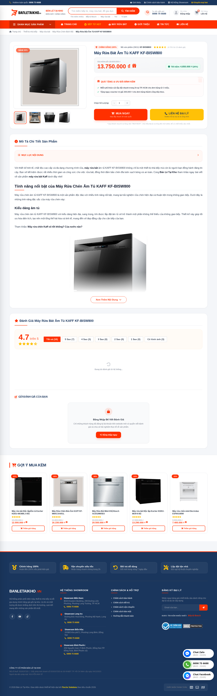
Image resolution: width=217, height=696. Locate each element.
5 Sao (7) (69, 339)
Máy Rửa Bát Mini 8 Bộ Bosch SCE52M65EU (105, 512)
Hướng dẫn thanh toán (123, 616)
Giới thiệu (136, 2)
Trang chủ (70, 24)
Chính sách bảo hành (155, 2)
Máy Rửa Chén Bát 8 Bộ (62, 32)
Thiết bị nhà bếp (30, 32)
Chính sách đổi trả (121, 603)
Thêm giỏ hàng (29, 528)
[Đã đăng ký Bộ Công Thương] (172, 626)
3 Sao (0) (102, 339)
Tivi (115, 17)
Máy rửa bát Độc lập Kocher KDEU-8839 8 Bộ (148, 512)
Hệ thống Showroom (179, 2)
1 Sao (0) (135, 339)
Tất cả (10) (52, 339)
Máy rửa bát (105, 17)
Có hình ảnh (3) (155, 339)
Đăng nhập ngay (110, 435)
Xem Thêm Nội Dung (107, 299)
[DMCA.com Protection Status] (193, 626)
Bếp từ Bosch (91, 17)
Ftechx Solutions (69, 687)
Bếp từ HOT (94, 24)
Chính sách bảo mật (122, 611)
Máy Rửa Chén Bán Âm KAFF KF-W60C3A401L (67, 512)
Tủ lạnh (124, 17)
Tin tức (164, 24)
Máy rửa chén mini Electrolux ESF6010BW (185, 512)
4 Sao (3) (86, 339)
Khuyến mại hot (200, 2)
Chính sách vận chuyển (123, 607)
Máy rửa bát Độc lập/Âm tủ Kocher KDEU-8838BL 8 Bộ (27, 512)
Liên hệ (184, 24)
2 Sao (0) (119, 339)
